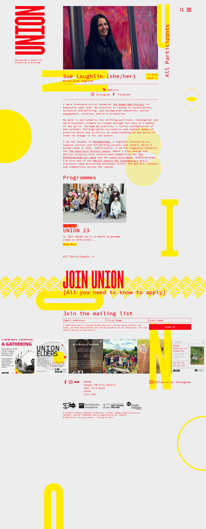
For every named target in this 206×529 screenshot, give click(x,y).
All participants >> (79, 256)
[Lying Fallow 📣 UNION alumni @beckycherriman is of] (154, 356)
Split (111, 417)
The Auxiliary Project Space (89, 151)
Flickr (76, 382)
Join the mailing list (98, 313)
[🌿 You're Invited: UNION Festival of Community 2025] (189, 356)
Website (113, 89)
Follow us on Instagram (172, 382)
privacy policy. (88, 330)
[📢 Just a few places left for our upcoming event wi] (17, 356)
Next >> (152, 78)
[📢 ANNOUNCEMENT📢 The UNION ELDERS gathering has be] (51, 356)
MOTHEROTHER (101, 141)
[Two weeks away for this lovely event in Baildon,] (86, 356)
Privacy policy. (87, 417)
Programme (70, 225)
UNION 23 (76, 230)
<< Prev (152, 74)
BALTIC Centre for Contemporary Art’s (120, 160)
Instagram (103, 94)
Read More (70, 244)
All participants (167, 50)
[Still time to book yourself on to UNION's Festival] (120, 356)
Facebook (124, 94)
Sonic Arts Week (121, 157)
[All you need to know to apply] (114, 292)
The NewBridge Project (128, 104)
